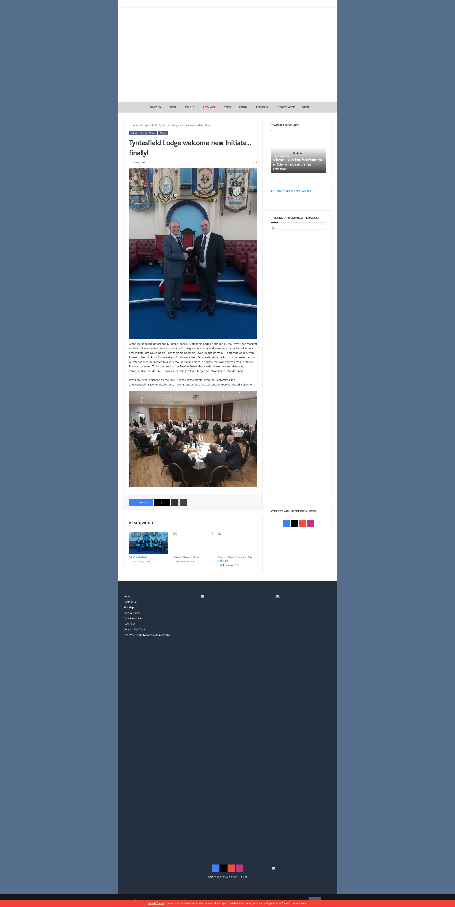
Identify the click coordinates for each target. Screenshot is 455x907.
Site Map (129, 607)
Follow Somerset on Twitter (291, 191)
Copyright (129, 624)
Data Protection (133, 618)
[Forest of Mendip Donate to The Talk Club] (237, 543)
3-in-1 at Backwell (138, 557)
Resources (262, 107)
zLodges (144, 125)
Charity (243, 107)
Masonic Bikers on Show (186, 557)
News (173, 107)
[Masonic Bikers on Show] (193, 543)
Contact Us (130, 601)
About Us (189, 107)
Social (305, 107)
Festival (227, 107)
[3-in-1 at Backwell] (148, 543)
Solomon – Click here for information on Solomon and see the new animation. (297, 164)
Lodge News (148, 133)
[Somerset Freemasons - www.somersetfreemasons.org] (228, 20)
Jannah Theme (156, 903)
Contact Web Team (135, 629)
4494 (154, 125)
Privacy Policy (132, 612)
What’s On (155, 107)
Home (134, 125)
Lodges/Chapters (285, 107)
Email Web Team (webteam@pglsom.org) (147, 635)
